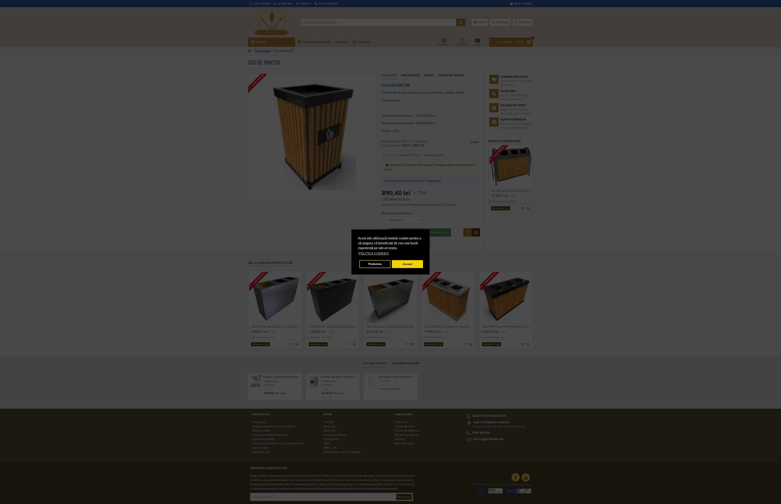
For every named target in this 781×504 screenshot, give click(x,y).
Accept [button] (407, 264)
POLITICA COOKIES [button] (374, 253)
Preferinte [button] (375, 264)
